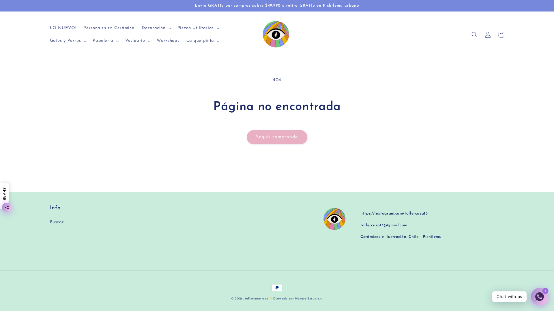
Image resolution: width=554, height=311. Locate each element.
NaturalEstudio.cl (309, 298)
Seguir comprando (277, 137)
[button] (156, 28)
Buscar (57, 222)
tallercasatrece (256, 298)
